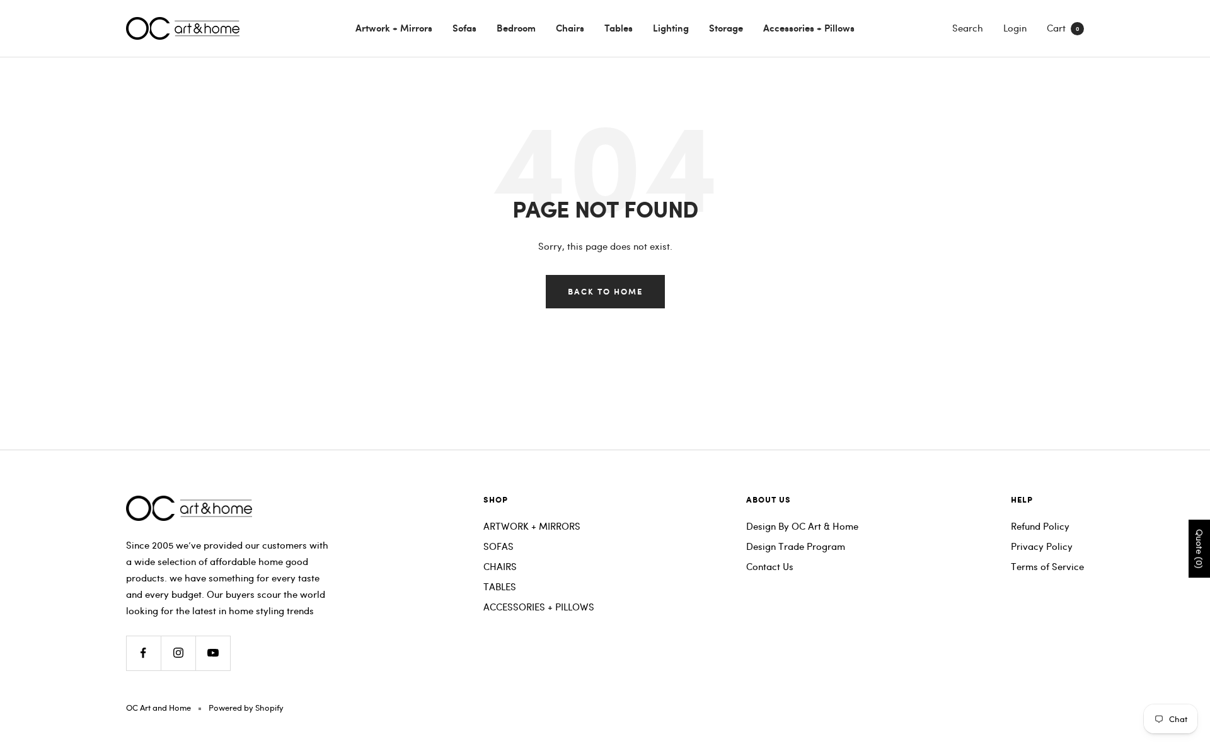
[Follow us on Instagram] (178, 653)
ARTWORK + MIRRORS (531, 526)
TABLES (499, 586)
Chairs (570, 28)
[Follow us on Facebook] (143, 653)
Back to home (605, 291)
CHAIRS (500, 566)
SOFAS (498, 546)
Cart (1063, 27)
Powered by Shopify (246, 707)
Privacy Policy (1042, 546)
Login (1015, 27)
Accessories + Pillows (809, 28)
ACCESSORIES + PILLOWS (538, 606)
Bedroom (516, 28)
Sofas (464, 28)
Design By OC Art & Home (802, 526)
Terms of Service (1047, 566)
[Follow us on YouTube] (212, 653)
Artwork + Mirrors (393, 28)
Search (967, 27)
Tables (618, 28)
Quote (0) (1200, 548)
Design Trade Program (795, 546)
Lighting (671, 28)
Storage (726, 28)
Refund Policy (1040, 526)
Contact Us (769, 566)
